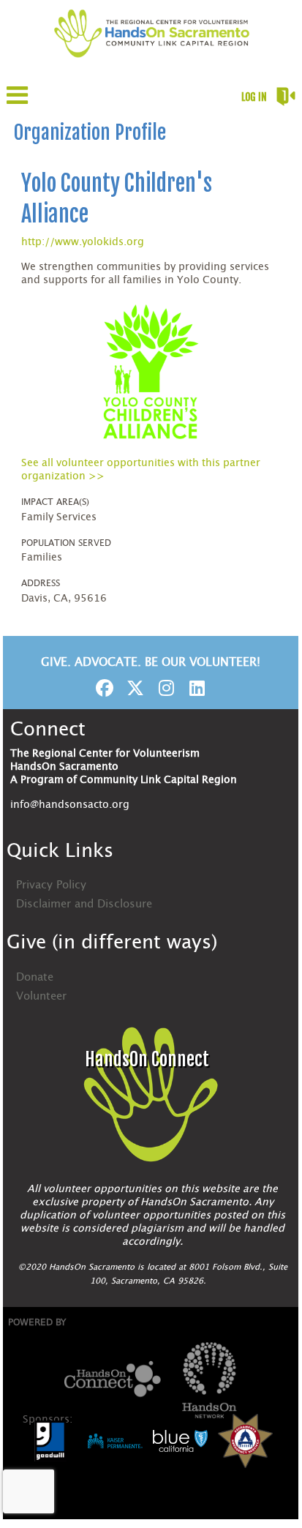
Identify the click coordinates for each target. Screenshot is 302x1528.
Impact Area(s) (55, 502)
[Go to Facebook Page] (102, 688)
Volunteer (41, 996)
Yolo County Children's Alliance (116, 199)
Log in (254, 97)
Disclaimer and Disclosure (84, 904)
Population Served (66, 543)
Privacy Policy (51, 885)
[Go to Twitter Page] (133, 688)
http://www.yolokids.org (82, 242)
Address (40, 583)
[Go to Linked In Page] (194, 688)
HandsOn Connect (147, 1059)
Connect (48, 729)
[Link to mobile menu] (17, 102)
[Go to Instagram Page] (163, 688)
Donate (34, 977)
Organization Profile (90, 132)
